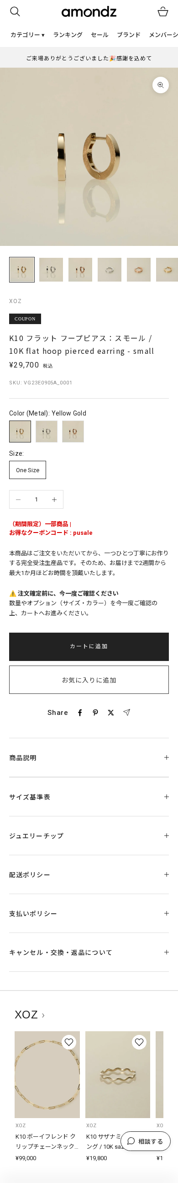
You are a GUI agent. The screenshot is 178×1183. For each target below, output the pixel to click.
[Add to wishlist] (69, 1042)
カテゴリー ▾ (27, 35)
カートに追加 (89, 646)
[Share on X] (111, 713)
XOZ (15, 301)
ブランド (129, 35)
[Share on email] (126, 713)
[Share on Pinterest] (95, 713)
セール (100, 35)
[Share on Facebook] (80, 713)
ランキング (68, 35)
